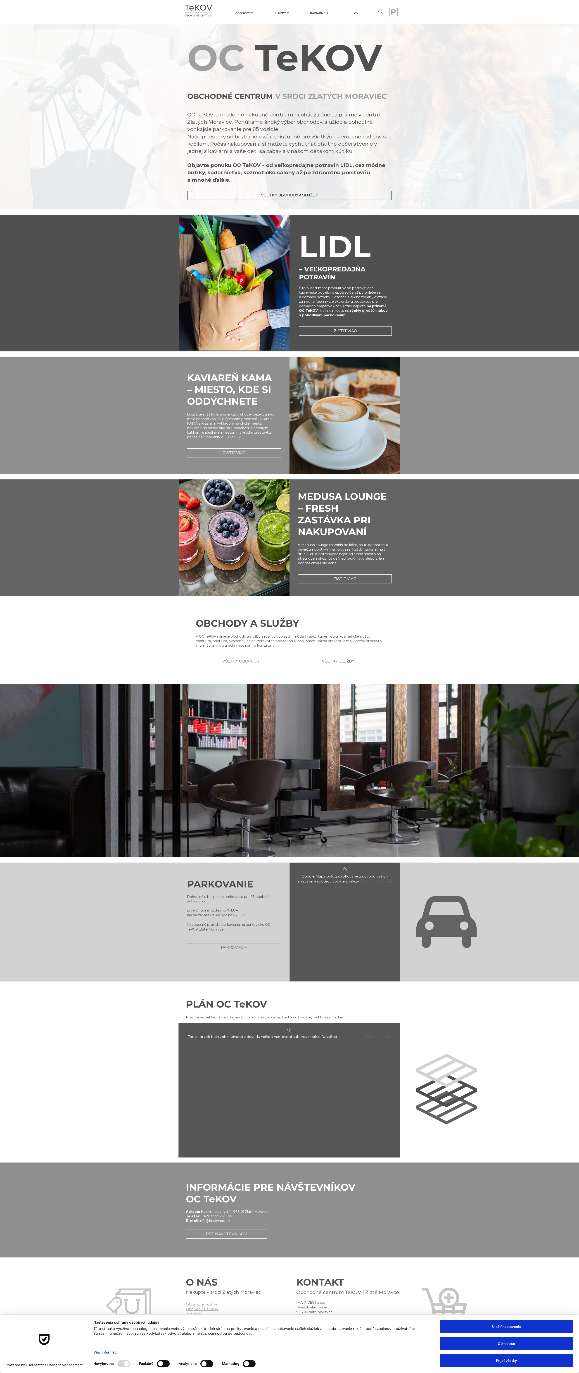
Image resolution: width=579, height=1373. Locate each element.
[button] (244, 13)
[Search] (380, 12)
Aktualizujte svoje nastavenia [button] (364, 1036)
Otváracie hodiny (201, 1304)
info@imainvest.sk (214, 1220)
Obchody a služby (202, 1309)
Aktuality (194, 1313)
